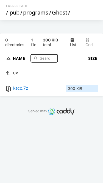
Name (20, 58)
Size (93, 58)
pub (15, 12)
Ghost (59, 12)
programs (35, 12)
